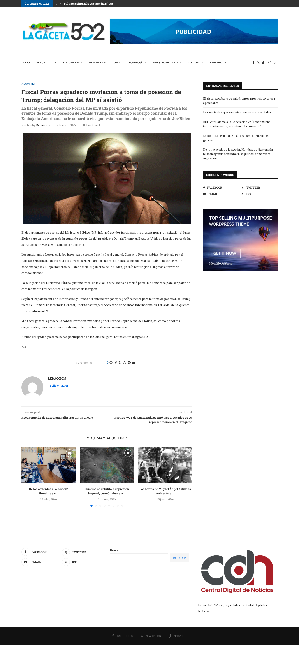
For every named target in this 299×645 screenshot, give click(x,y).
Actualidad (44, 62)
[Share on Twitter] (119, 362)
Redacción (43, 125)
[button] (56, 3)
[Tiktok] (263, 62)
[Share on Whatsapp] (124, 362)
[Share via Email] (133, 362)
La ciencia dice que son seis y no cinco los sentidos (237, 112)
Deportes (96, 62)
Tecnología (135, 62)
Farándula (218, 62)
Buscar (115, 550)
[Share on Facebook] (116, 362)
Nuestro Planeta (166, 62)
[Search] (270, 62)
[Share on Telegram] (129, 362)
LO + (115, 62)
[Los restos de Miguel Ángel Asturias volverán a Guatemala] (165, 465)
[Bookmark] (275, 62)
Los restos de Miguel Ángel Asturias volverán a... (165, 491)
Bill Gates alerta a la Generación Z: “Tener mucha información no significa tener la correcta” (236, 124)
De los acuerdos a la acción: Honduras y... (48, 491)
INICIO (25, 62)
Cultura (194, 62)
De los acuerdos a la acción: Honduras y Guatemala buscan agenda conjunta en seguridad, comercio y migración (238, 153)
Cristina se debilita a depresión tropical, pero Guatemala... (106, 491)
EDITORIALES (71, 62)
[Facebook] (253, 62)
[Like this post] (111, 362)
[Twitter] (258, 62)
